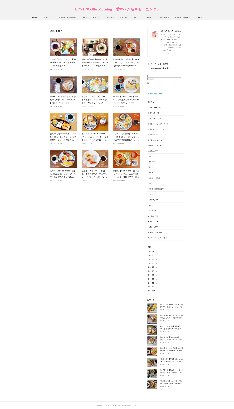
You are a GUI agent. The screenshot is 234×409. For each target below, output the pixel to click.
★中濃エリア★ (153, 216)
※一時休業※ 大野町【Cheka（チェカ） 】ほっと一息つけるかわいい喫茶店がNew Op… (126, 62)
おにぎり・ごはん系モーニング (158, 124)
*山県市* (151, 194)
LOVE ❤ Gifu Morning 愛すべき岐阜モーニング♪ (117, 9)
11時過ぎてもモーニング (156, 129)
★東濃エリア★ (153, 221)
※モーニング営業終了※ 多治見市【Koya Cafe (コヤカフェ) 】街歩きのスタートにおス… (63, 99)
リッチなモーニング (154, 107)
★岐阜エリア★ (153, 151)
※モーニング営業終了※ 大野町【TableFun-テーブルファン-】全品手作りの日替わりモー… (126, 136)
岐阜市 (85, 17)
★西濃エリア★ (153, 200)
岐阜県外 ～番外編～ (182, 17)
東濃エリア (137, 17)
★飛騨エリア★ (153, 227)
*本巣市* (151, 172)
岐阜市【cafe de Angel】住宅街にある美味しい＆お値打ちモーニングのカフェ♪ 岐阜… (63, 173)
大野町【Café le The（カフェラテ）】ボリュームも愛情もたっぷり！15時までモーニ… (126, 173)
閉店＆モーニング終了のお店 (157, 238)
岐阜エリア (97, 17)
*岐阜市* (151, 156)
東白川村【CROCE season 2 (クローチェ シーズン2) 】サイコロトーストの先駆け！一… (95, 136)
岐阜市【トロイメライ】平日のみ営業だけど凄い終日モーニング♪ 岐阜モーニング (126, 99)
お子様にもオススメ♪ (155, 145)
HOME (34, 17)
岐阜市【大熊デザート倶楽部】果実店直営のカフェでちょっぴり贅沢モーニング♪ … (94, 173)
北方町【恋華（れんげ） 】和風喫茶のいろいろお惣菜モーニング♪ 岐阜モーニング (63, 62)
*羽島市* (151, 183)
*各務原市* (151, 162)
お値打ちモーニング (154, 113)
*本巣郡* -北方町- (154, 178)
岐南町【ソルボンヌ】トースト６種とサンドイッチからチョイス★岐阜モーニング (94, 99)
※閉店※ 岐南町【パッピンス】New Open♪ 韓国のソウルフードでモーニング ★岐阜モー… (95, 62)
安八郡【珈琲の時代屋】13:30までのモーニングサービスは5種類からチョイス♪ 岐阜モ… (63, 136)
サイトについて (48, 17)
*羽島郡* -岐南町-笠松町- (156, 189)
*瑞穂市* (151, 167)
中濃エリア (123, 17)
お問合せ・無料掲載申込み (68, 17)
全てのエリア (164, 17)
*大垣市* (151, 205)
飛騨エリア (150, 17)
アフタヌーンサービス (155, 140)
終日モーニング (153, 134)
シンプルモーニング (154, 118)
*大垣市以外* (152, 210)
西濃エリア (110, 17)
